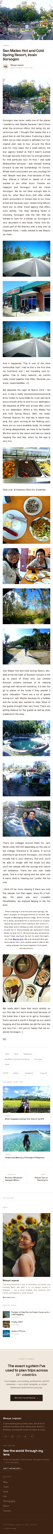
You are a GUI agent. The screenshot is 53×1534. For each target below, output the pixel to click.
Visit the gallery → (13, 1468)
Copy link (43, 1073)
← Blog (7, 4)
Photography (9, 1501)
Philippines (27, 1054)
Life (5, 1496)
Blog (5, 1482)
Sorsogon (38, 1059)
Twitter (15, 1073)
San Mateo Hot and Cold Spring (17, 1059)
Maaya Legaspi (23, 4)
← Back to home (9, 1528)
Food (5, 1491)
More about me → (10, 1297)
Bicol (16, 1054)
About (6, 1506)
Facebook (29, 1073)
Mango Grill (18, 939)
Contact (7, 1511)
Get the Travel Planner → (26, 1398)
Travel (7, 1054)
